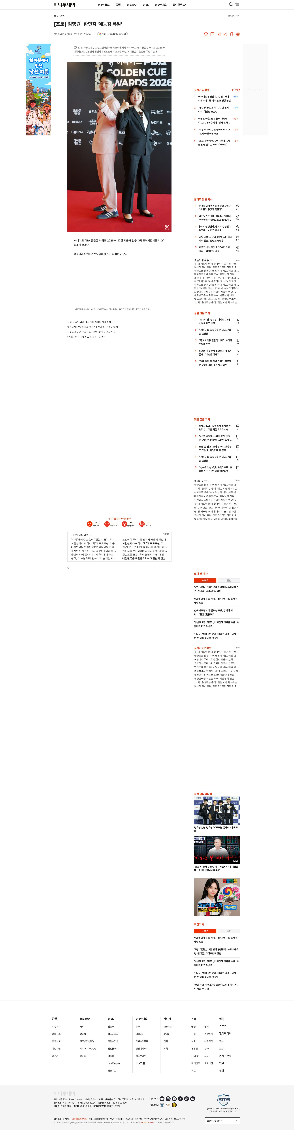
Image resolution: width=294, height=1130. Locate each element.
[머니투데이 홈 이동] (64, 1093)
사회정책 (208, 1041)
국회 (82, 1026)
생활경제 (208, 1034)
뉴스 (138, 1026)
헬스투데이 (141, 1056)
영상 (221, 1041)
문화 (206, 1048)
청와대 (83, 1034)
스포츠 (61, 16)
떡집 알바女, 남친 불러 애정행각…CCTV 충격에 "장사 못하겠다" (214, 122)
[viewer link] (167, 227)
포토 (221, 1048)
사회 (193, 1041)
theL (146, 4)
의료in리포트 (142, 1041)
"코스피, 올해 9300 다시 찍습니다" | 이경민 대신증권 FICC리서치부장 (216, 868)
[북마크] (232, 34)
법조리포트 (113, 1034)
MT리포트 (104, 4)
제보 (221, 1063)
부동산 (194, 1048)
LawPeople (114, 1063)
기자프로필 (225, 1056)
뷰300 (83, 1056)
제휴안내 (138, 1119)
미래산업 (195, 1063)
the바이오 (161, 4)
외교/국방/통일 (87, 1041)
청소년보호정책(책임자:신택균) (102, 1119)
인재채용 (66, 1119)
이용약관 (120, 1119)
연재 (166, 1041)
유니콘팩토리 (180, 4)
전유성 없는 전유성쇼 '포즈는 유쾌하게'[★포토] (216, 829)
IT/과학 (195, 1056)
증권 (118, 4)
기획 (166, 1048)
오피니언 (208, 1063)
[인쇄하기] (238, 34)
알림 (221, 1070)
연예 (221, 1018)
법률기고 (112, 1070)
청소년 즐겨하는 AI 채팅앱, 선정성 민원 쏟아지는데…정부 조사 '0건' (215, 440)
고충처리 (168, 1119)
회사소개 (57, 1119)
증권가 (55, 1056)
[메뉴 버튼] (237, 4)
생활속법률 (113, 1041)
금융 (193, 1026)
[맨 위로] (287, 1117)
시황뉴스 (56, 1026)
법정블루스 (113, 1048)
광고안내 (129, 1119)
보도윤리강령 (179, 1119)
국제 (206, 1056)
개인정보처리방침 (79, 1119)
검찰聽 (111, 1056)
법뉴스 (111, 1026)
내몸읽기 (140, 1034)
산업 (193, 1034)
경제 (206, 1026)
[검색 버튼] (231, 4)
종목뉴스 (56, 1034)
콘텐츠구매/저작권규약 (153, 1119)
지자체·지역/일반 (88, 1048)
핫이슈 (167, 1034)
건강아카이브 (142, 1048)
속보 (193, 1070)
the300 (132, 4)
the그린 (140, 1063)
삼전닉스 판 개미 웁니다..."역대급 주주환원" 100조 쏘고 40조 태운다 (215, 220)
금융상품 (56, 1041)
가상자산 (56, 1048)
